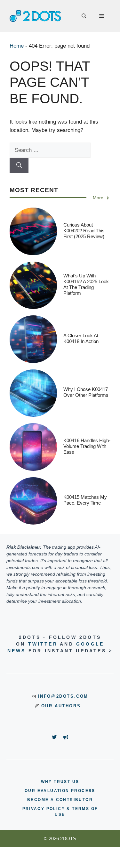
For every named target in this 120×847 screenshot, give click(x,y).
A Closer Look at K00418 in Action (81, 338)
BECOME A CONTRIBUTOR (60, 799)
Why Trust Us (60, 781)
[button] (84, 16)
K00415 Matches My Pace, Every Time (85, 500)
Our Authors (61, 705)
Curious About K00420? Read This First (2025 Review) (84, 230)
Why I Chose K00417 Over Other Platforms (85, 392)
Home (17, 46)
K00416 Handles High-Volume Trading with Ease (86, 446)
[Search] (19, 165)
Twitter (43, 644)
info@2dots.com (63, 696)
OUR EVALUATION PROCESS (60, 790)
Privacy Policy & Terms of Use (60, 811)
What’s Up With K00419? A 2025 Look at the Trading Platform (86, 284)
